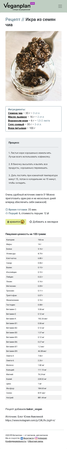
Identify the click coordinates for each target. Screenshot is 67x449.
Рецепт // (14, 19)
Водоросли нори (18, 120)
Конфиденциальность (15, 441)
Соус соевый (16, 124)
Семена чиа (15, 113)
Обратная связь (35, 441)
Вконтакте (29, 438)
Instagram (42, 438)
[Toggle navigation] (60, 6)
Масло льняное (17, 116)
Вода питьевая (17, 128)
